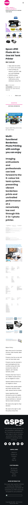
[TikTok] (13, 443)
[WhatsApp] (22, 443)
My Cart (14, 475)
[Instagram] (9, 443)
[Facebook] (5, 443)
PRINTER (8, 90)
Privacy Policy (14, 472)
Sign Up (14, 460)
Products (14, 456)
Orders (14, 474)
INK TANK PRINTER (15, 88)
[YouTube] (18, 443)
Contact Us (14, 454)
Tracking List (14, 470)
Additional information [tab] (14, 106)
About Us (14, 452)
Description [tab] (14, 102)
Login (14, 458)
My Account (14, 468)
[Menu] (23, 2)
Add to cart (18, 95)
